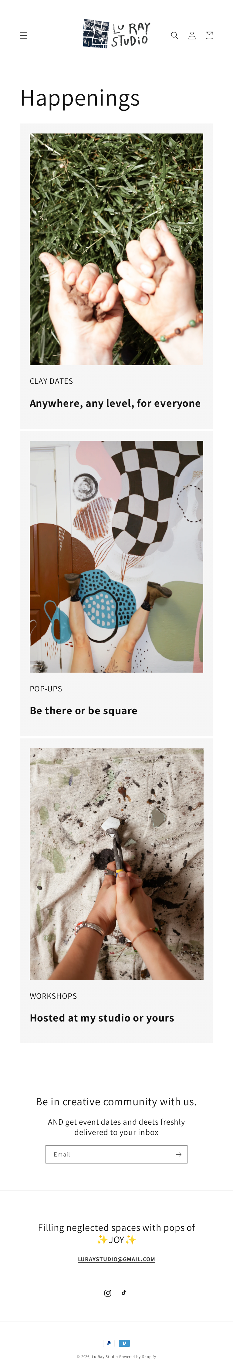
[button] (23, 35)
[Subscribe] (178, 1154)
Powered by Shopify (137, 1356)
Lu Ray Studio (105, 1356)
